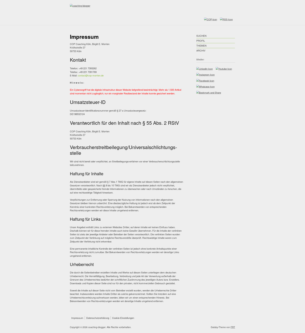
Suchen (201, 35)
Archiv (200, 50)
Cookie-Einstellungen (123, 317)
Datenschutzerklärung (97, 317)
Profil (200, 40)
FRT (233, 327)
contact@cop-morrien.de (91, 75)
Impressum (77, 317)
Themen (201, 45)
